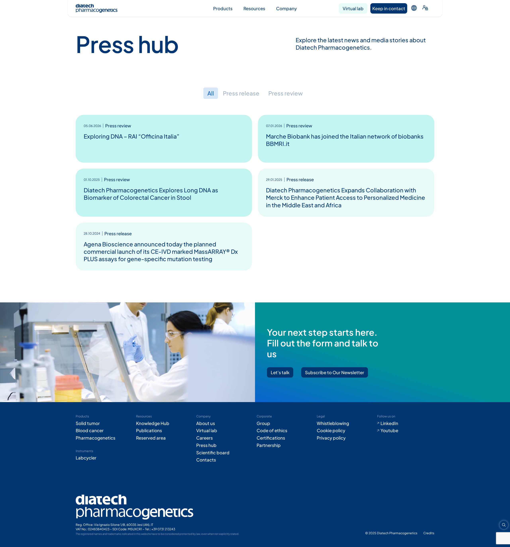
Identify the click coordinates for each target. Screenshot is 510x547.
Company (286, 8)
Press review (285, 93)
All (210, 93)
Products (222, 8)
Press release (241, 93)
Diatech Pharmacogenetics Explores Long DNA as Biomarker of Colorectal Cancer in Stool (151, 193)
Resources (254, 8)
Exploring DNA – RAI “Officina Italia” (131, 136)
